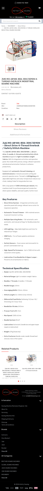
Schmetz (5, 435)
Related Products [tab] (10, 349)
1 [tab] (18, 381)
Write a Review (6, 90)
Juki (3, 441)
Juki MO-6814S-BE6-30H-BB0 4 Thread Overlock (31, 369)
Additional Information (20, 135)
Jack (3, 445)
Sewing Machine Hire (8, 416)
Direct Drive (21, 26)
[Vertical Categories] (3, 8)
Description (20, 124)
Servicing (5, 412)
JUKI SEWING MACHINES (9, 471)
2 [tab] (20, 381)
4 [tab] (24, 381)
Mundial (4, 448)
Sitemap (4, 422)
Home (3, 26)
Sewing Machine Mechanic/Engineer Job (14, 406)
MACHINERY (11, 26)
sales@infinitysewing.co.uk (33, 396)
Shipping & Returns (8, 419)
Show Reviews (20, 129)
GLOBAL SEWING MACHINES (10, 465)
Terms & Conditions (8, 425)
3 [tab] (22, 381)
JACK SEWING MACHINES (9, 468)
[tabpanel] (10, 69)
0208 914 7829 (22, 3)
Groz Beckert (6, 438)
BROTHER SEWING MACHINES (11, 461)
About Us (4, 409)
